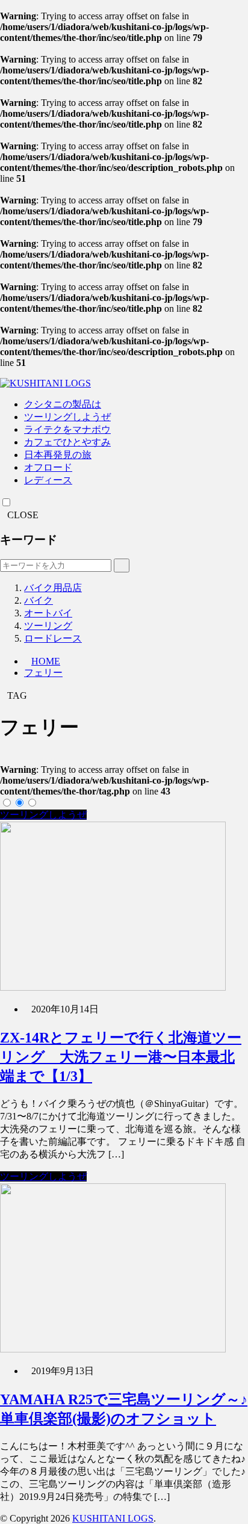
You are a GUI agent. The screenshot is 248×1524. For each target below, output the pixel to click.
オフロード (48, 467)
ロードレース (53, 638)
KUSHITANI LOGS (112, 1518)
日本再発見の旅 (57, 455)
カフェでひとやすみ (67, 442)
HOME (45, 661)
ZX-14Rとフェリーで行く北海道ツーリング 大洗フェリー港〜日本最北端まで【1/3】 (120, 1057)
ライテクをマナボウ (67, 429)
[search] (121, 565)
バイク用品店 (53, 588)
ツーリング (48, 626)
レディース (48, 480)
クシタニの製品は (62, 404)
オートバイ (48, 613)
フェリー (43, 673)
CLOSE (23, 515)
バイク (38, 600)
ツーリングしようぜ (67, 417)
